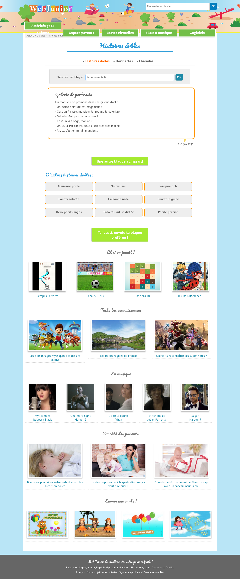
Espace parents (81, 33)
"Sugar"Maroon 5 (195, 417)
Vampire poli (168, 186)
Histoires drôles (97, 61)
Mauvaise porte (69, 186)
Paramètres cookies (154, 572)
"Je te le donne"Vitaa (119, 417)
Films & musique (158, 33)
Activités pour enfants (42, 29)
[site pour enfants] (51, 8)
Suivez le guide (168, 199)
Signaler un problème (130, 572)
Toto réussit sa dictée (118, 212)
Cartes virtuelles (120, 33)
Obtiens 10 (143, 296)
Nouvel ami (118, 186)
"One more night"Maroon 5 (81, 417)
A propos (80, 572)
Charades (146, 61)
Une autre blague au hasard (120, 161)
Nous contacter (109, 572)
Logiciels (197, 33)
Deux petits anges (69, 212)
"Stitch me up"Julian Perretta (157, 417)
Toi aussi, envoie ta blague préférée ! (120, 235)
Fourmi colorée (69, 199)
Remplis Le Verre (47, 296)
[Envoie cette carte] (47, 538)
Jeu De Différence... (190, 296)
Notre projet (93, 572)
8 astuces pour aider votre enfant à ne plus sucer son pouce (55, 484)
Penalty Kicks (95, 296)
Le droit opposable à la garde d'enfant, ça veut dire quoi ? (118, 484)
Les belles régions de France (118, 356)
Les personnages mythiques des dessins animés (55, 358)
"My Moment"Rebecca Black (42, 417)
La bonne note (118, 199)
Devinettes (124, 61)
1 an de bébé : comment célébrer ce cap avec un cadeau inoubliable (181, 484)
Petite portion (168, 212)
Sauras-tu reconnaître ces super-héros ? (181, 356)
